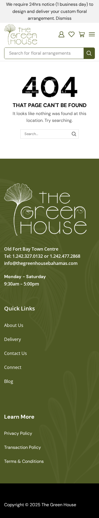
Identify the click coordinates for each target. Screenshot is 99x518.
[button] (61, 34)
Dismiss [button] (64, 18)
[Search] (89, 53)
